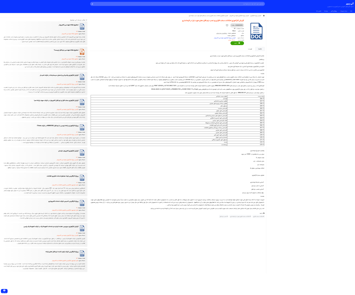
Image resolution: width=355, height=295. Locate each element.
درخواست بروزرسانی (221, 33)
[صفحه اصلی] (264, 15)
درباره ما (326, 11)
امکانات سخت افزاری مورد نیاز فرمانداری (240, 216)
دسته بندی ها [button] (344, 11)
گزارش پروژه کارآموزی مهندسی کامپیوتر (224, 38)
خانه (351, 11)
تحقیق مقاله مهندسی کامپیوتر (70, 34)
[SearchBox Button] (92, 4)
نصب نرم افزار (223, 216)
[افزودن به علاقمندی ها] (227, 25)
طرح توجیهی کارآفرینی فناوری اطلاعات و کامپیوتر (65, 185)
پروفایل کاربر (334, 11)
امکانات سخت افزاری (258, 216)
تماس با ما (318, 11)
